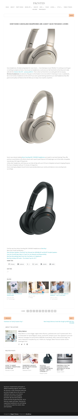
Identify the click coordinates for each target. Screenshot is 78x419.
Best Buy (43, 248)
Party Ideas (19, 7)
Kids (41, 7)
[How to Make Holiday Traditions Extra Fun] (13, 358)
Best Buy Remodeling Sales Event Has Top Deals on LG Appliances (24, 256)
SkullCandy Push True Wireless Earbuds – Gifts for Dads (59, 294)
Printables (42, 9)
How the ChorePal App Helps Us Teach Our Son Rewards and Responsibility (26, 254)
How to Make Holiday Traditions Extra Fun (12, 366)
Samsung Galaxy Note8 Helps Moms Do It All (30, 366)
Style (59, 7)
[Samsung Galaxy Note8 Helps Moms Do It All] (30, 358)
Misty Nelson (22, 331)
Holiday (34, 9)
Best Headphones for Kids (36, 294)
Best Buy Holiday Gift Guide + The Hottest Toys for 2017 (21, 258)
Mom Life (27, 7)
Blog (7, 7)
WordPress (28, 414)
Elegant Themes (14, 414)
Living (52, 7)
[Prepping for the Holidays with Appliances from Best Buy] (65, 358)
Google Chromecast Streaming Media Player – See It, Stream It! (46, 369)
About (12, 7)
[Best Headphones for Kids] (39, 287)
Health (36, 7)
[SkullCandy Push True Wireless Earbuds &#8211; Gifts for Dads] (60, 287)
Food (47, 7)
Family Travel (68, 7)
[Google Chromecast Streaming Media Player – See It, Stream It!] (47, 358)
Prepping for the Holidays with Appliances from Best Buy (63, 367)
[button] (39, 117)
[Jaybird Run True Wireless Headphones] (17, 287)
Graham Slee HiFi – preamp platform (23, 72)
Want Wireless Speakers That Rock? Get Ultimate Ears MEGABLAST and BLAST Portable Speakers (32, 252)
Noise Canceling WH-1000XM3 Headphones (33, 157)
